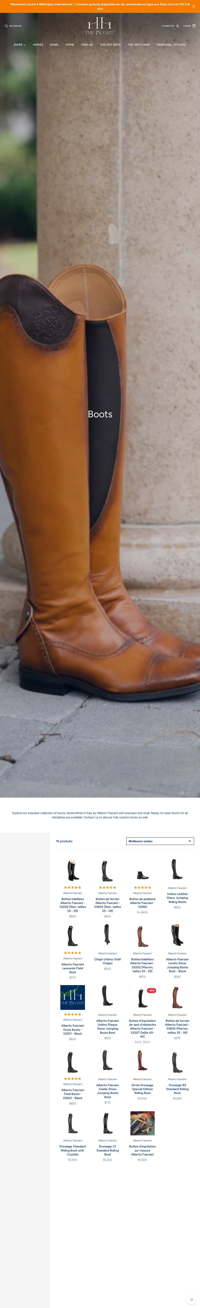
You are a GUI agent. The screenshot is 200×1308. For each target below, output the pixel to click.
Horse (38, 44)
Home (69, 44)
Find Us (87, 44)
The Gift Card (139, 44)
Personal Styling (171, 44)
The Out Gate (110, 44)
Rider (18, 44)
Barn (54, 44)
